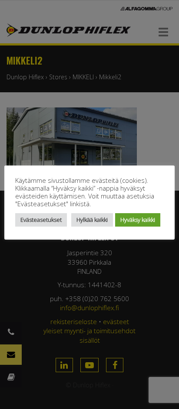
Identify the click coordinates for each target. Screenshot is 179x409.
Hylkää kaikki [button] (92, 220)
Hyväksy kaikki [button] (137, 220)
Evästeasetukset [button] (41, 220)
